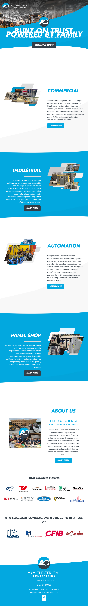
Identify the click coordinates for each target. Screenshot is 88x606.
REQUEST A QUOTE (44, 45)
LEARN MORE (56, 125)
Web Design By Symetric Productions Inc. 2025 (44, 592)
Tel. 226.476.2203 (52, 589)
